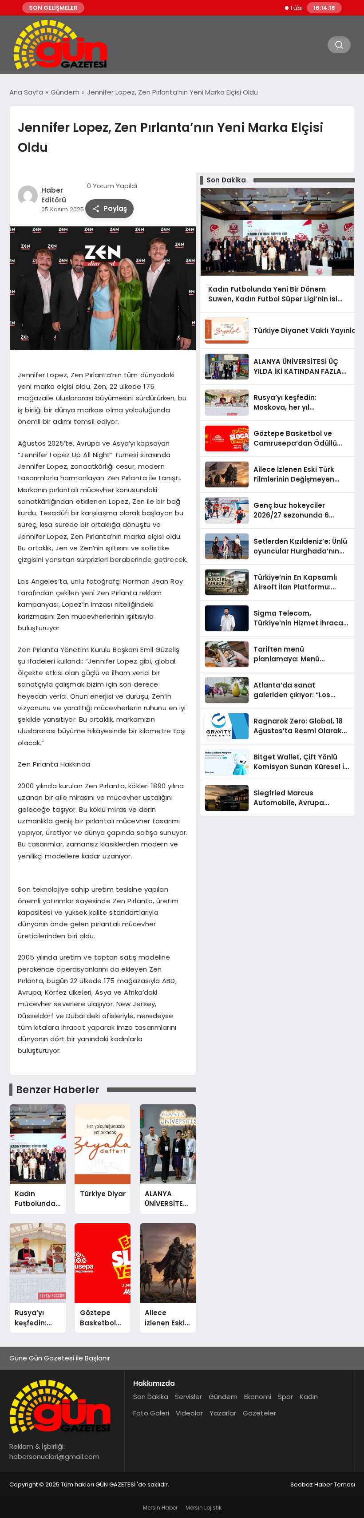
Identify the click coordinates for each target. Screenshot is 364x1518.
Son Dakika (150, 1396)
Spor (285, 1396)
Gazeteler (259, 1413)
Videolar (189, 1413)
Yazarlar (223, 1413)
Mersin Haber (160, 1507)
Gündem (223, 1396)
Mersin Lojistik (204, 1507)
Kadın (309, 1396)
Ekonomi (257, 1396)
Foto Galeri (151, 1413)
